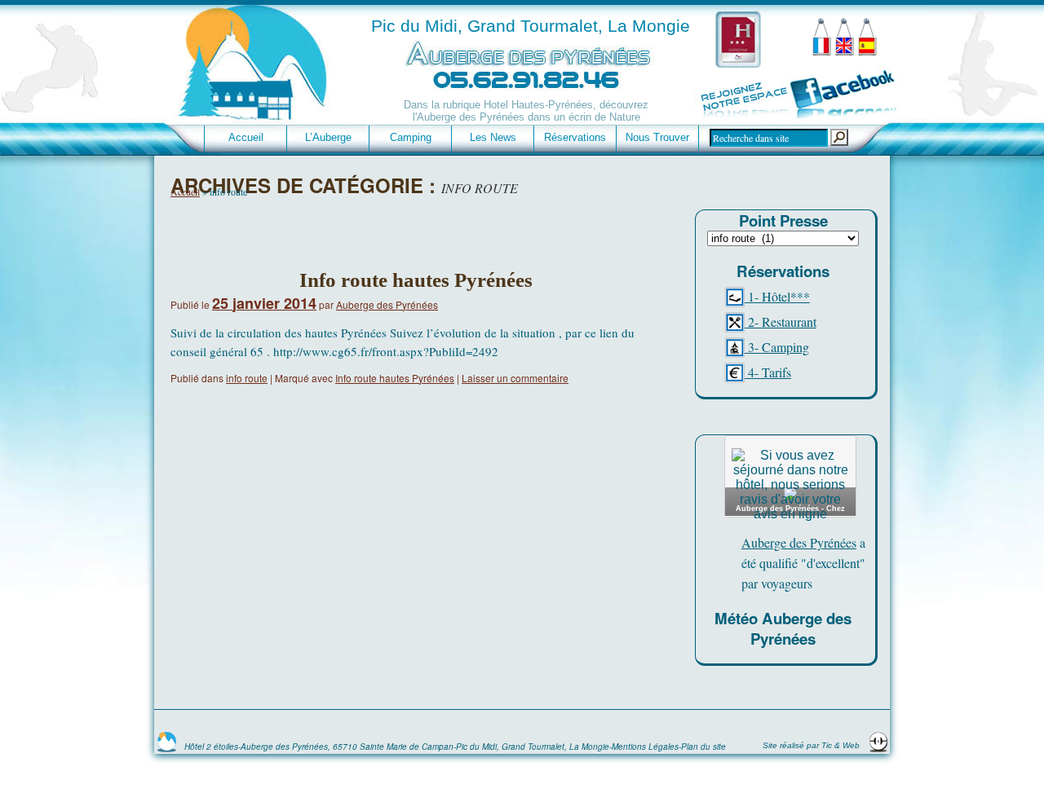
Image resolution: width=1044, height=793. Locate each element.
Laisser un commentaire (515, 378)
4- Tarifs (768, 372)
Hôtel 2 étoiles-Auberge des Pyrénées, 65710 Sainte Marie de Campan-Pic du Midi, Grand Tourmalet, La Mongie (396, 746)
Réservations (575, 137)
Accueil (245, 137)
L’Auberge (328, 137)
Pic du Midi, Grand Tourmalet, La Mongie (530, 25)
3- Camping (777, 346)
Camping (410, 137)
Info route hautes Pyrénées (416, 280)
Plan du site (703, 746)
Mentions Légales (645, 746)
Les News (493, 137)
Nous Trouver (657, 137)
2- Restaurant (780, 321)
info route (247, 378)
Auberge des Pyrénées (387, 304)
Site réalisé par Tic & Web (812, 745)
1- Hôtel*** (777, 296)
